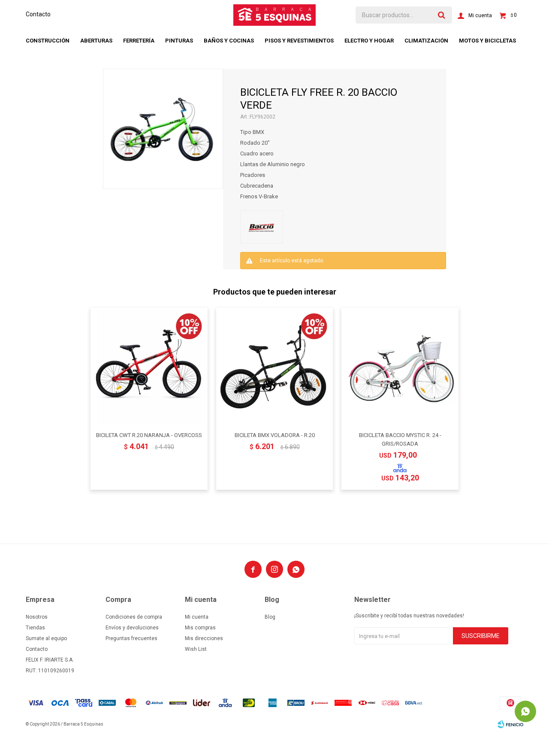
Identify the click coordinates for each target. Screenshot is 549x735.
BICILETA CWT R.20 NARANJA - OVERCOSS (149, 435)
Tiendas (35, 628)
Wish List (196, 649)
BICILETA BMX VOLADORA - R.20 (275, 435)
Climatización (426, 40)
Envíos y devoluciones (132, 628)
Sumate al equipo (46, 638)
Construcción (47, 40)
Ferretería (138, 40)
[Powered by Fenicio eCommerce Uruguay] (510, 724)
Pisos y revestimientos (299, 40)
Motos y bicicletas (487, 40)
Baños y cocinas (229, 40)
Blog (270, 617)
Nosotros (37, 617)
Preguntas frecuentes (131, 638)
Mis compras (200, 628)
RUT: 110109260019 (50, 671)
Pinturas (179, 40)
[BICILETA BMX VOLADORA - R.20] (274, 366)
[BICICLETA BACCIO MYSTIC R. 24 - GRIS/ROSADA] (400, 366)
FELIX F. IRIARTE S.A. (50, 660)
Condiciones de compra (134, 617)
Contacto (38, 14)
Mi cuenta (196, 617)
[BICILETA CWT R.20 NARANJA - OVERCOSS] (149, 366)
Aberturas (96, 40)
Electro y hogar (369, 40)
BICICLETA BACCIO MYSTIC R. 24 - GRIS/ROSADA (400, 439)
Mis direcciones (204, 638)
